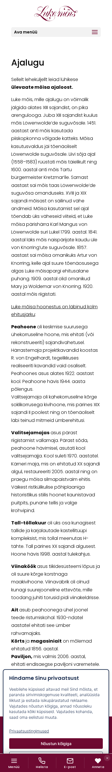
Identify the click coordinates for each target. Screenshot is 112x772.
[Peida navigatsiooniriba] (107, 758)
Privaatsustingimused (29, 730)
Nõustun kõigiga (56, 743)
